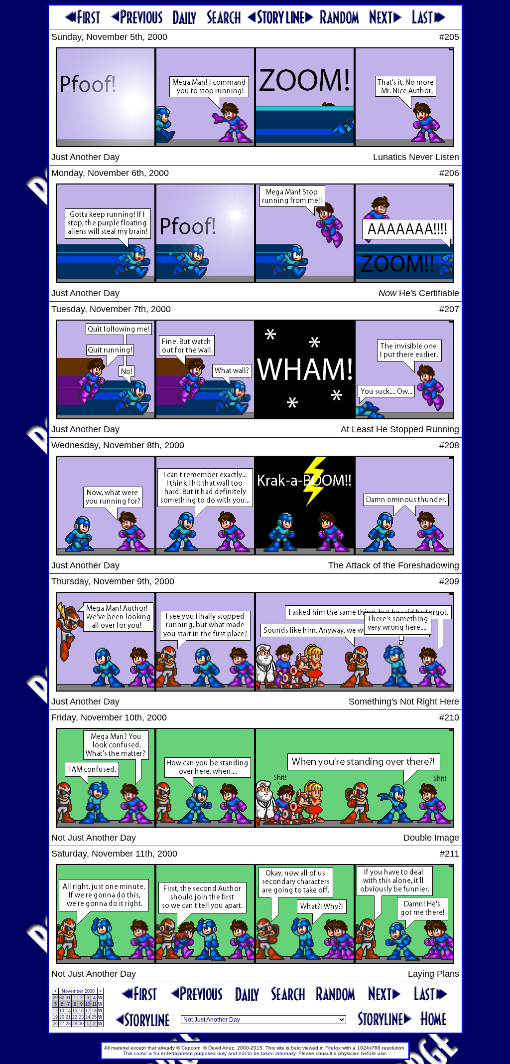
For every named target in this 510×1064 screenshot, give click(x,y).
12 (55, 1010)
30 (61, 997)
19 (55, 1017)
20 (61, 1017)
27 (61, 1023)
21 (68, 1017)
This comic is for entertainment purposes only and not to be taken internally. (210, 1053)
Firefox (333, 1048)
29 (55, 997)
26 (55, 1023)
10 (87, 1004)
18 (94, 1010)
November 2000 (78, 991)
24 (87, 1017)
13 (61, 1010)
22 (74, 1017)
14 (68, 1010)
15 (74, 1010)
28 (68, 1023)
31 (68, 997)
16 (81, 1010)
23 (81, 1017)
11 (94, 1004)
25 (94, 1017)
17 (87, 1010)
